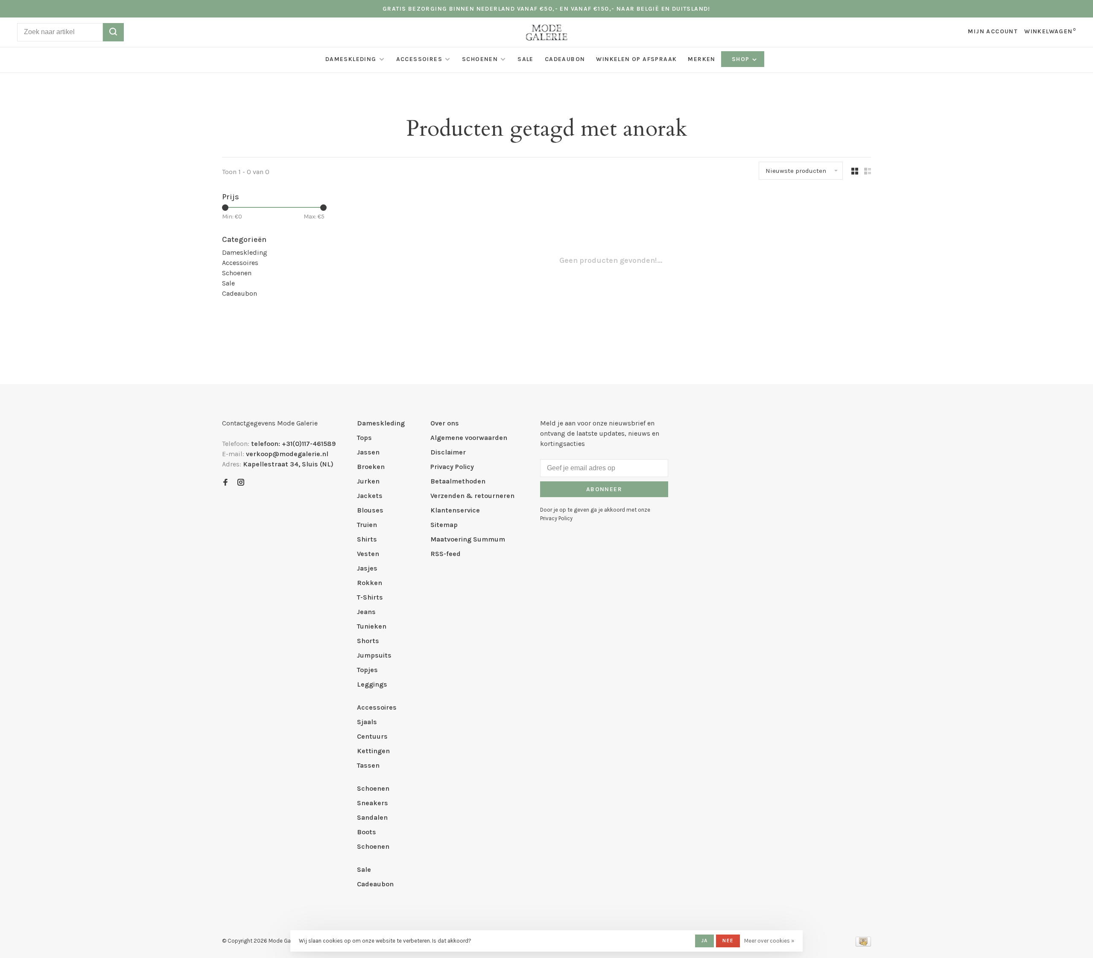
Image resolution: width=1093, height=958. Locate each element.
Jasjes (367, 568)
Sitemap (444, 525)
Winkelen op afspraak (636, 59)
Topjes (367, 670)
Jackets (370, 496)
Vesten (368, 554)
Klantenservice (455, 510)
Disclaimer (448, 452)
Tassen (368, 765)
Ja (704, 940)
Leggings (372, 684)
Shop (741, 59)
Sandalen (372, 817)
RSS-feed (445, 554)
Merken (701, 59)
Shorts (368, 641)
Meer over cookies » (769, 941)
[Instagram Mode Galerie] (240, 483)
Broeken (371, 467)
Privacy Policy (452, 467)
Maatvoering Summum (467, 539)
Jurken (368, 481)
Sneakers (372, 803)
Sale (525, 59)
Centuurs (372, 736)
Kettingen (373, 751)
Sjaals (367, 722)
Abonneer (604, 489)
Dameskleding (351, 59)
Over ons (444, 423)
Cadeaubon (565, 59)
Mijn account (992, 31)
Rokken (369, 583)
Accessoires (419, 59)
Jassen (368, 452)
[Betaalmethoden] (863, 944)
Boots (366, 832)
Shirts (367, 539)
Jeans (366, 612)
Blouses (370, 510)
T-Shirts (370, 597)
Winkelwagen (1050, 31)
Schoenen (480, 59)
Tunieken (371, 626)
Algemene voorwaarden (468, 438)
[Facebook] (225, 483)
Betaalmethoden (457, 481)
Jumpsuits (374, 655)
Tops (364, 438)
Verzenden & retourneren (472, 496)
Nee (728, 940)
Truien (367, 525)
